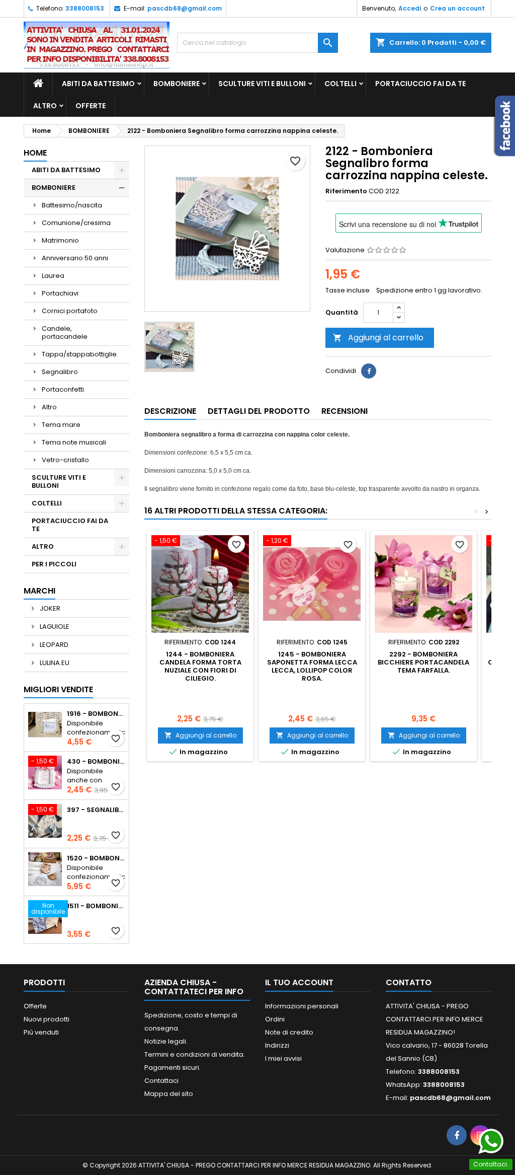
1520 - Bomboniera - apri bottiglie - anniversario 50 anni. (96, 858)
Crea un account (457, 8)
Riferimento (346, 191)
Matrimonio (60, 240)
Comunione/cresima (76, 223)
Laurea (53, 275)
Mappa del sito (168, 1093)
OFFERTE (90, 106)
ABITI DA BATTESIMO (98, 84)
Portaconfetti (63, 389)
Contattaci (161, 1080)
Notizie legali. (166, 1041)
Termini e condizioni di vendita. (194, 1054)
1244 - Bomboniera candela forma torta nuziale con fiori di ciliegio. (200, 666)
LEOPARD (53, 644)
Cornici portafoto (70, 311)
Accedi (409, 8)
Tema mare (61, 424)
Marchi (39, 591)
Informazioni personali (301, 1006)
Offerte (35, 1006)
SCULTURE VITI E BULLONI (262, 84)
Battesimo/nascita (72, 205)
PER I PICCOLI (54, 564)
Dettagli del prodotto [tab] (259, 411)
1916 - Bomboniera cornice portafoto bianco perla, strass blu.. (96, 714)
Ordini (275, 1019)
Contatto (409, 982)
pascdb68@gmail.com (184, 8)
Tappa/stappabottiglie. (80, 354)
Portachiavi (60, 293)
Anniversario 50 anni (75, 258)
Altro (49, 407)
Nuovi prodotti (46, 1019)
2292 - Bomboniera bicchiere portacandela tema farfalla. (423, 662)
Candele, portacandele (65, 332)
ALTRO (45, 106)
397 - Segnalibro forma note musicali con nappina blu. (96, 810)
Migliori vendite (58, 689)
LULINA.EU (53, 663)
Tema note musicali (74, 442)
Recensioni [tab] (344, 411)
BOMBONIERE (176, 84)
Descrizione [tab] (170, 411)
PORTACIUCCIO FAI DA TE (420, 84)
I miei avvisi (283, 1058)
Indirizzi (277, 1045)
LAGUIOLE (53, 626)
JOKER (49, 608)
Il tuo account (299, 982)
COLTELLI (340, 84)
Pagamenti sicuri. (172, 1067)
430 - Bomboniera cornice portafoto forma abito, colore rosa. (96, 762)
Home (35, 153)
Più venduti (41, 1032)
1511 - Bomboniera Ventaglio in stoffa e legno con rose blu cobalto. (96, 906)
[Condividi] (368, 371)
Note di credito (289, 1032)
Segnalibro (60, 372)
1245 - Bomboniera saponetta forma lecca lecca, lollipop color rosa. (312, 666)
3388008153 (84, 8)
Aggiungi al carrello (378, 337)
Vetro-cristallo (65, 460)
